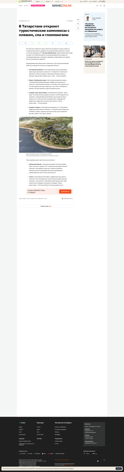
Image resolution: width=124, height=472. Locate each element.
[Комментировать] (78, 20)
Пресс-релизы (22, 434)
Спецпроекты (58, 438)
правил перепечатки (69, 465)
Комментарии (46, 206)
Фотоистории (40, 434)
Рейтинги (57, 432)
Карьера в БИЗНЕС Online (25, 441)
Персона (21, 429)
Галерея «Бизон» (59, 441)
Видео (38, 429)
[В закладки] (78, 24)
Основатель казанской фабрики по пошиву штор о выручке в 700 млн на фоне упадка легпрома (94, 35)
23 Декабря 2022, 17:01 (24, 20)
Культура (40, 423)
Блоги (20, 432)
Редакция (21, 438)
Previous (85, 39)
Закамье (26, 5)
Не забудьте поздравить (60, 429)
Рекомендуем (88, 59)
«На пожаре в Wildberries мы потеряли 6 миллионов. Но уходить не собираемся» (94, 27)
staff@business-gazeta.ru (91, 443)
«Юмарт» (94, 19)
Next (103, 39)
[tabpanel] (94, 26)
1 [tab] (93, 39)
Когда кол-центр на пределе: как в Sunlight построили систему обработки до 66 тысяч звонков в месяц (94, 63)
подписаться (65, 191)
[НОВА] (38, 6)
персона (87, 14)
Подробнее (70, 468)
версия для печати (68, 198)
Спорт (22, 423)
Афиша (20, 427)
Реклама (39, 438)
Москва (91, 1)
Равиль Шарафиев (96, 18)
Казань (81, 1)
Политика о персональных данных (62, 459)
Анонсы (39, 427)
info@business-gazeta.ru (90, 432)
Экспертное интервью (63, 423)
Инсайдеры (57, 434)
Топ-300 (56, 443)
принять (119, 468)
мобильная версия (59, 453)
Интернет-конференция (60, 427)
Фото (38, 432)
